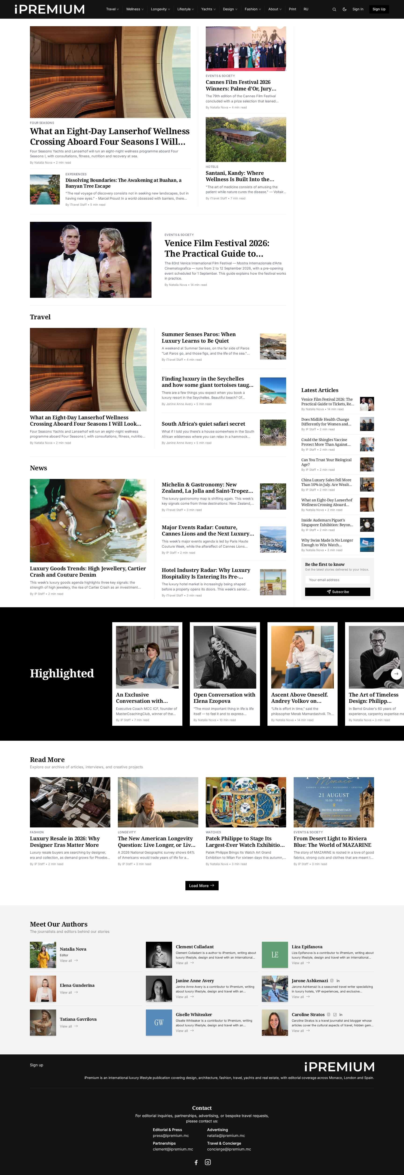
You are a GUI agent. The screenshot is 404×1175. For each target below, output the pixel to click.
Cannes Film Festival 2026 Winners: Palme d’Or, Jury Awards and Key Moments (239, 88)
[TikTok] (335, 1015)
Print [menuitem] (292, 9)
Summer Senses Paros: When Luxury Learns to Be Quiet (199, 337)
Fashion (37, 832)
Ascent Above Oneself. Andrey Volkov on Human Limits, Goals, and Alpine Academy (299, 704)
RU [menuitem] (306, 9)
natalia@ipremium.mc (226, 1135)
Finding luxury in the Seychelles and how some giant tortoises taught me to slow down (208, 385)
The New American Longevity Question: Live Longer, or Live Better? (156, 845)
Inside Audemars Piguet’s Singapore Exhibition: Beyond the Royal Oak (326, 524)
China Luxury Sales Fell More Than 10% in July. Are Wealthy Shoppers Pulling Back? (327, 484)
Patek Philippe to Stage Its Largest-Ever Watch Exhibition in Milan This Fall (244, 845)
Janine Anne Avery (179, 404)
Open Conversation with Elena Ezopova (224, 697)
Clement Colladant (195, 946)
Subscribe (340, 592)
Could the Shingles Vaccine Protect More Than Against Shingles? (324, 444)
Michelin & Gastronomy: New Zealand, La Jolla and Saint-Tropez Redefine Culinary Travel (205, 491)
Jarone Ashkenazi (310, 980)
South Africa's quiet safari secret (203, 423)
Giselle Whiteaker (194, 1014)
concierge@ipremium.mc (229, 1149)
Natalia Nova (43, 162)
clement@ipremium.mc (173, 1149)
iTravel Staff (78, 204)
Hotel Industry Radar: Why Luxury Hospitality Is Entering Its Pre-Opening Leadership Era (206, 576)
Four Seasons (42, 123)
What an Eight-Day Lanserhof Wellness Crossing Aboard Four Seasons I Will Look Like (109, 141)
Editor (64, 955)
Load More (199, 885)
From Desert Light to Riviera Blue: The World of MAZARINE (332, 841)
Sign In (358, 9)
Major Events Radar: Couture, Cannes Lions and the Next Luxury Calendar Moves (205, 533)
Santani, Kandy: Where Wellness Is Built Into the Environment (238, 179)
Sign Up (379, 9)
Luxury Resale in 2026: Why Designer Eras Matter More (65, 841)
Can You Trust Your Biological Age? (326, 462)
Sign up (36, 1065)
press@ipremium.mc (171, 1135)
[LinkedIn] (338, 981)
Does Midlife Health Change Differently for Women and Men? (325, 424)
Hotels (212, 167)
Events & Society (220, 76)
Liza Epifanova (307, 946)
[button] (112, 9)
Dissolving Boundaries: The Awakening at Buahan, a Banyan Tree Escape (123, 183)
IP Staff (39, 594)
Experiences (76, 174)
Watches (213, 832)
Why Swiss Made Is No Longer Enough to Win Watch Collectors (327, 545)
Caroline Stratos (308, 1014)
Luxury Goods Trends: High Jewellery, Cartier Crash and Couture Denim (88, 571)
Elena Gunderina (77, 985)
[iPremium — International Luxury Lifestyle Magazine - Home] (55, 9)
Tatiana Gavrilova (78, 1019)
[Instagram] (332, 981)
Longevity (127, 832)
